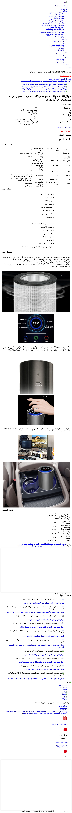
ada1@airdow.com (62, 742)
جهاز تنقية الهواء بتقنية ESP (55, 36)
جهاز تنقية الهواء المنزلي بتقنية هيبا (42, 713)
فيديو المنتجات (59, 54)
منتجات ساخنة (63, 706)
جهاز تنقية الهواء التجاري (56, 16)
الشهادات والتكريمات (57, 46)
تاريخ (62, 43)
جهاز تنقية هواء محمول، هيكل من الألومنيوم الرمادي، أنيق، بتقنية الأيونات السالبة (42, 545)
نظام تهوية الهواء (59, 18)
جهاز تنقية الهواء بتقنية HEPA (55, 29)
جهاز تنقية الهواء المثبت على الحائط (53, 25)
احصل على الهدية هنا (61, 5)
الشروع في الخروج (54, 79)
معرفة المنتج (60, 59)
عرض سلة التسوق (65, 76)
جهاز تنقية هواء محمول (57, 27)
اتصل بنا (65, 64)
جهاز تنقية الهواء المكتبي (56, 20)
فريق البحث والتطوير (57, 45)
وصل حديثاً (64, 9)
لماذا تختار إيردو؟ (58, 41)
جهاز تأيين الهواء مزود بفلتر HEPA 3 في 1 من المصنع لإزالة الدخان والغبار (44, 544)
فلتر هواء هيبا (27, 713)
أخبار (66, 57)
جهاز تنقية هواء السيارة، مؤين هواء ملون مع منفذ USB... (43, 669)
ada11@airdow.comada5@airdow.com (62, 746)
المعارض (61, 48)
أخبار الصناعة (60, 62)
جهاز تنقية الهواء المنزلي (56, 13)
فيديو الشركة (60, 55)
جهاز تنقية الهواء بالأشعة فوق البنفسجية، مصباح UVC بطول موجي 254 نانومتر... (34, 612)
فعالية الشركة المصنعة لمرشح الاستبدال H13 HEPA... (44, 603)
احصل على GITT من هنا (60, 724)
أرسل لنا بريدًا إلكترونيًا (64, 127)
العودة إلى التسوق (65, 79)
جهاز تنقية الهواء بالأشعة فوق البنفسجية (52, 32)
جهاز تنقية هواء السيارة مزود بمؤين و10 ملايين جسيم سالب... (41, 662)
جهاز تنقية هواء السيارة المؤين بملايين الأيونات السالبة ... (43, 655)
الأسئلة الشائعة (59, 50)
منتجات (65, 11)
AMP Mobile (64, 709)
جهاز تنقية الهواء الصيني (28, 711)
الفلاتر (62, 38)
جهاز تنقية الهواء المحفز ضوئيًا (55, 34)
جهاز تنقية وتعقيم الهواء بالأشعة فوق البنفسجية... (46, 620)
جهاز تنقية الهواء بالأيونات (56, 30)
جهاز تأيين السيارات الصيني (59, 711)
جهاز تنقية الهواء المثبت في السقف (53, 23)
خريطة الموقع (63, 708)
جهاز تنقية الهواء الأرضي (56, 21)
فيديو (66, 52)
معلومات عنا (64, 39)
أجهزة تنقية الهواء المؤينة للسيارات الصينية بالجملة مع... (43, 636)
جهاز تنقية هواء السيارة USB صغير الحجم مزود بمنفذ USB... (42, 627)
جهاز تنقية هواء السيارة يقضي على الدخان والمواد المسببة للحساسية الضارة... (35, 679)
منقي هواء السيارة (58, 14)
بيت (66, 7)
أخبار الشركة (60, 61)
